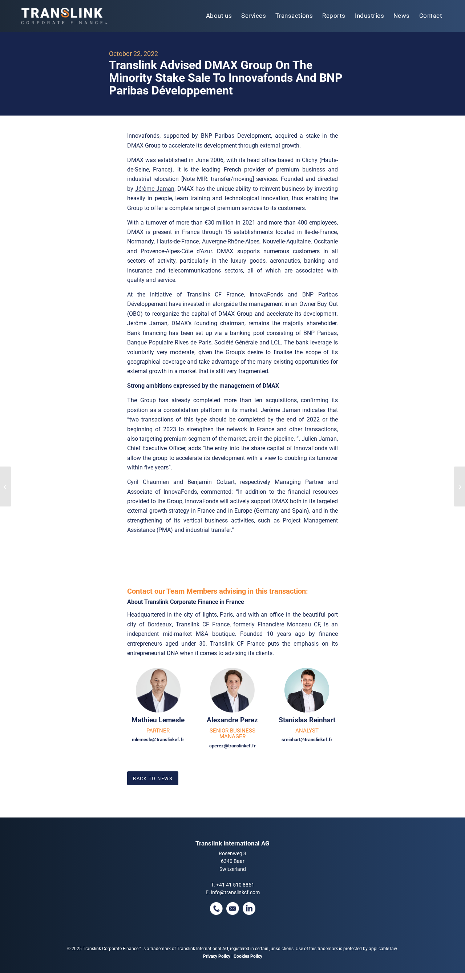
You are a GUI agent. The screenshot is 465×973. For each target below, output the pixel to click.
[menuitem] (219, 16)
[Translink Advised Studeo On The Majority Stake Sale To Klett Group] (5, 486)
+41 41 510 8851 (235, 885)
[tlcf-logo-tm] (63, 16)
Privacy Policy (216, 956)
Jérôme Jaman (154, 188)
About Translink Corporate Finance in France (185, 601)
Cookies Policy (248, 956)
